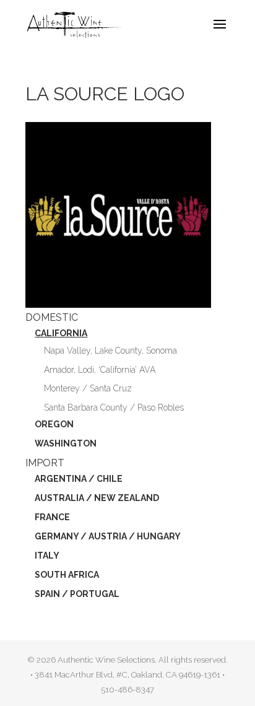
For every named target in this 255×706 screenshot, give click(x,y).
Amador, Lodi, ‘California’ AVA (99, 370)
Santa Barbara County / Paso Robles (114, 407)
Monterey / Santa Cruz (88, 388)
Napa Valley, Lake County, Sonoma (110, 350)
